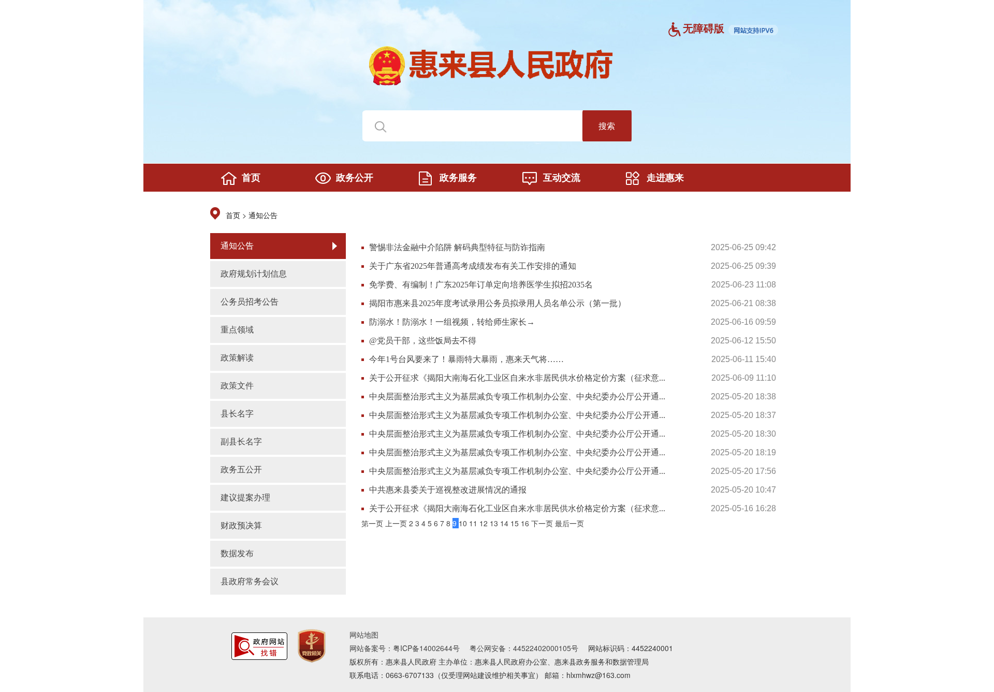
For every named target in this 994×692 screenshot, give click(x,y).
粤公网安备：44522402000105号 (524, 648)
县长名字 (237, 413)
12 (484, 523)
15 (515, 523)
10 (464, 523)
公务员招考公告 (250, 301)
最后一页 (569, 523)
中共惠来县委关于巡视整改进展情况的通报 (448, 489)
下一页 (543, 523)
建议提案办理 (245, 497)
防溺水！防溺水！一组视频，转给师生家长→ (452, 322)
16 (526, 523)
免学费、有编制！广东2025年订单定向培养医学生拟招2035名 (481, 284)
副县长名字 (241, 441)
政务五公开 (241, 469)
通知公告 (262, 216)
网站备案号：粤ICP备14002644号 (404, 648)
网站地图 (363, 634)
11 (474, 523)
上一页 (397, 523)
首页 (233, 216)
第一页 (373, 523)
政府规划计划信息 (254, 273)
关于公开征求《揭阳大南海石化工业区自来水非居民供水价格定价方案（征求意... (517, 377)
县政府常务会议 (250, 581)
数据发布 (237, 553)
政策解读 (237, 357)
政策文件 (237, 385)
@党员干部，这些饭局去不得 (422, 340)
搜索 (606, 126)
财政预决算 (241, 525)
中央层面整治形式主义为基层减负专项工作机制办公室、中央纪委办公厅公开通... (517, 396)
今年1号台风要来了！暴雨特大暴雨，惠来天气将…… (466, 359)
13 (495, 523)
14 (505, 523)
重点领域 (237, 329)
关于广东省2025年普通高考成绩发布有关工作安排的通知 (472, 266)
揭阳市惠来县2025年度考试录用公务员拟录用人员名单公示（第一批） (497, 303)
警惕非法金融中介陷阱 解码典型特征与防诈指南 (457, 247)
